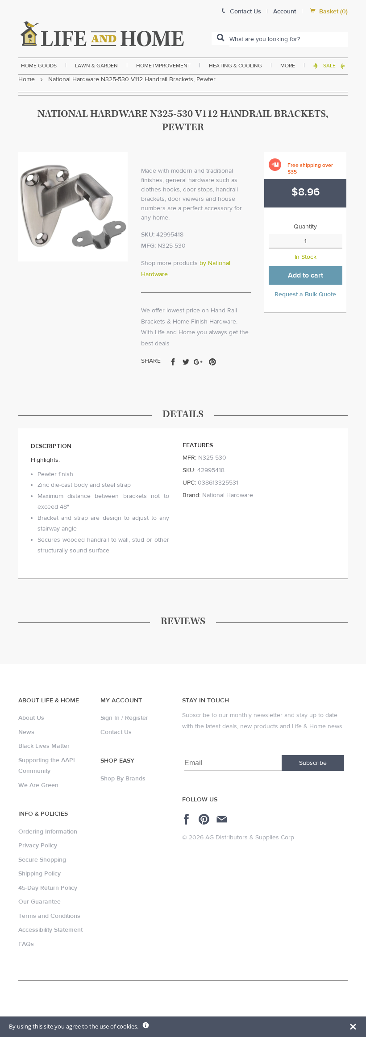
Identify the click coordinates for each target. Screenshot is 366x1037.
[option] (73, 206)
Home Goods (39, 65)
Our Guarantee (39, 902)
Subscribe (313, 763)
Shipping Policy (39, 874)
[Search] (220, 38)
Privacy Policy (37, 846)
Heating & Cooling (235, 65)
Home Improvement (163, 65)
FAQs (26, 944)
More (287, 65)
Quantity (305, 227)
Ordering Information (47, 832)
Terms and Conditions (49, 916)
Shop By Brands (123, 779)
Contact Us (116, 732)
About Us (31, 718)
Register (136, 718)
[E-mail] (222, 819)
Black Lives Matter (44, 746)
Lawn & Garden (96, 65)
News (26, 732)
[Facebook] (187, 819)
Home (26, 79)
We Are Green (38, 785)
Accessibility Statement (50, 930)
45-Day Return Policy (47, 888)
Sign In (110, 718)
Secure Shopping (42, 860)
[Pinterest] (205, 819)
